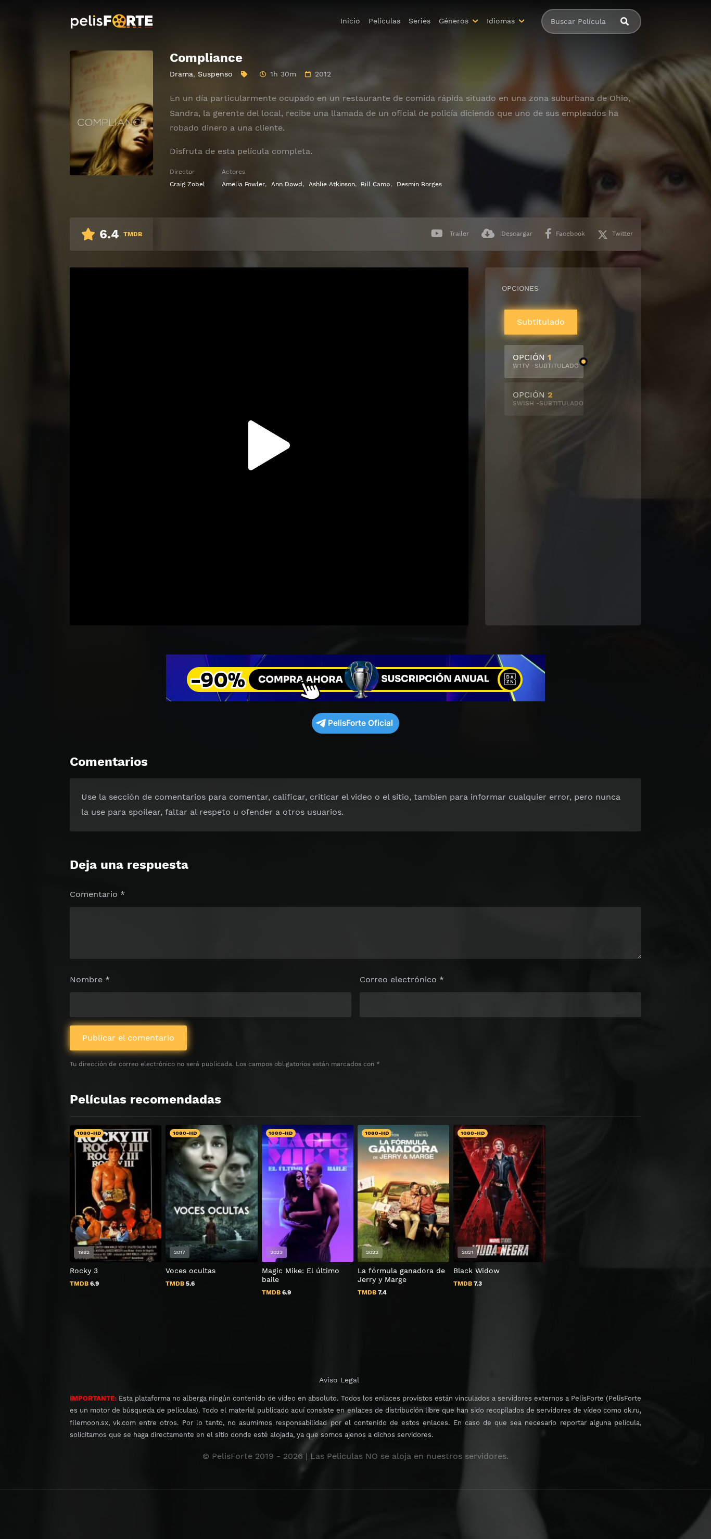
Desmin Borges (419, 184)
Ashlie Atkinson (332, 184)
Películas (384, 21)
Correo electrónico (402, 979)
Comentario (97, 894)
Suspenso (215, 74)
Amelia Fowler (243, 184)
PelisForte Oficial (360, 723)
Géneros (453, 21)
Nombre (90, 979)
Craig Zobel (187, 184)
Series (419, 21)
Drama (181, 74)
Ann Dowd (286, 184)
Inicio (350, 21)
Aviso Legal (339, 1380)
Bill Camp (375, 184)
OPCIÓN (546, 360)
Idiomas (501, 21)
